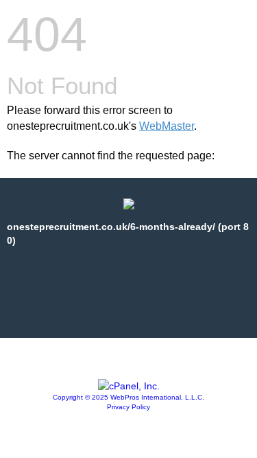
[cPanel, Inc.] (129, 385)
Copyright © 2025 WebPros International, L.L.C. (128, 397)
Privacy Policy (128, 407)
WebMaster (166, 126)
